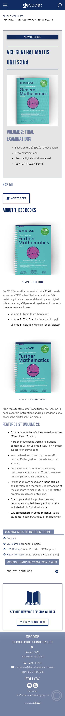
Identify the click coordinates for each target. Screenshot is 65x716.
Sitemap (32, 691)
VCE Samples (14, 544)
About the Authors (19, 571)
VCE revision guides (32, 622)
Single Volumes (13, 16)
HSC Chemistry (15, 554)
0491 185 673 (35, 663)
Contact (11, 538)
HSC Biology (14, 549)
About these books (19, 210)
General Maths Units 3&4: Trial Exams (32, 562)
